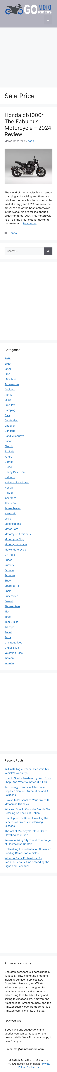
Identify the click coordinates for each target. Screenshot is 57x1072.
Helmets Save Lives (17, 482)
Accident (10, 389)
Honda (13, 233)
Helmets (10, 477)
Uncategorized (13, 642)
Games (9, 461)
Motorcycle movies (16, 544)
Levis (8, 518)
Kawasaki (10, 513)
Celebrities (11, 420)
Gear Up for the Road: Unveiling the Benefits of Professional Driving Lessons (26, 822)
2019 (8, 363)
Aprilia (8, 394)
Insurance (10, 497)
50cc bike (10, 379)
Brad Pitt (10, 405)
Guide (8, 466)
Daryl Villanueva (14, 435)
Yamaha (9, 663)
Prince (8, 559)
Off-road (10, 554)
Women (9, 658)
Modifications (13, 523)
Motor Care (11, 528)
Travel (8, 632)
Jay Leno (10, 503)
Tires (8, 616)
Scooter (9, 570)
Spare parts (12, 585)
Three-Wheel (12, 606)
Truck (8, 637)
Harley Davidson (15, 472)
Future (8, 456)
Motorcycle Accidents (18, 534)
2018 (7, 358)
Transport (10, 627)
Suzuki (9, 601)
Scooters (10, 575)
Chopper (10, 425)
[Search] (48, 251)
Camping (10, 410)
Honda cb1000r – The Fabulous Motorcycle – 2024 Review (28, 124)
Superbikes (11, 596)
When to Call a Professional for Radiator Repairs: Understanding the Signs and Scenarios (27, 862)
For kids (9, 451)
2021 (7, 374)
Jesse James (13, 508)
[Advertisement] (28, 55)
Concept (10, 430)
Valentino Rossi (14, 652)
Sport (8, 590)
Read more (29, 223)
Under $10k (12, 647)
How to (9, 492)
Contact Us (33, 1067)
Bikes (8, 399)
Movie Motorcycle (15, 549)
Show (8, 580)
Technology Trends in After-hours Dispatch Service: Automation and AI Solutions (27, 791)
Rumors (9, 565)
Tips (7, 611)
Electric (9, 446)
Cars (7, 415)
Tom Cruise (11, 621)
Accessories (12, 384)
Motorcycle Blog (14, 539)
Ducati (8, 441)
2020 (8, 368)
